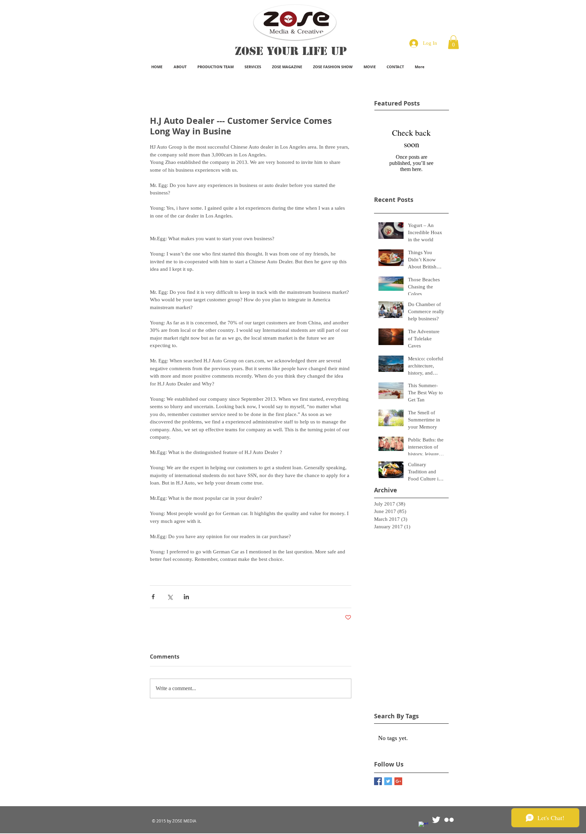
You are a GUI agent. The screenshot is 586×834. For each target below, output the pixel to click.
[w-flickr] (449, 819)
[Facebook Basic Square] (378, 781)
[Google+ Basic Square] (398, 781)
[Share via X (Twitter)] (170, 596)
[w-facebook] (423, 826)
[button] (453, 42)
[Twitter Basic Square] (388, 781)
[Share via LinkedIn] (186, 596)
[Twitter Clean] (436, 819)
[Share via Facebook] (153, 596)
